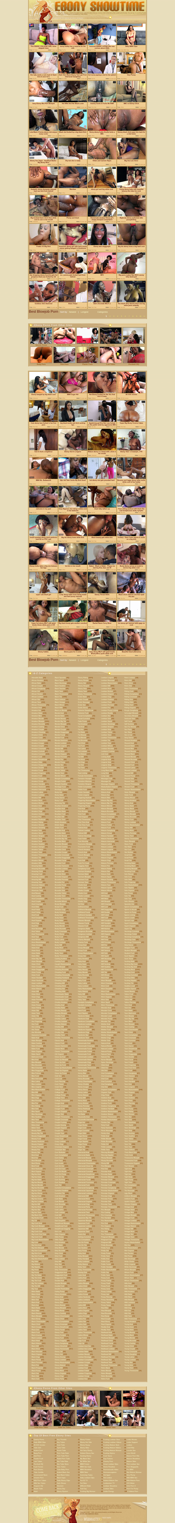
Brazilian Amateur (61, 806)
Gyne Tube (61, 1448)
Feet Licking (82, 773)
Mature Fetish (106, 825)
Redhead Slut (106, 1360)
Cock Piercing (60, 1081)
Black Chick (36, 1324)
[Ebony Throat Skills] (102, 593)
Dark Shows (61, 1483)
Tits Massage (129, 1190)
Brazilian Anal (60, 808)
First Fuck (81, 814)
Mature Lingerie (107, 849)
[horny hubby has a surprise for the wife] (72, 44)
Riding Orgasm (130, 708)
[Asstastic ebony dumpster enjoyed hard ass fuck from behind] (43, 187)
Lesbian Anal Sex (84, 1346)
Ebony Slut (82, 683)
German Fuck (83, 879)
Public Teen (105, 1275)
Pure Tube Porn (63, 1456)
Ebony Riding (83, 678)
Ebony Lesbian (60, 1360)
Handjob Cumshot (85, 1005)
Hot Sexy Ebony (86, 1450)
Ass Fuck (35, 1024)
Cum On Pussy (60, 1174)
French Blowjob (84, 855)
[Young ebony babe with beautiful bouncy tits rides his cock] (131, 187)
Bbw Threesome (38, 1122)
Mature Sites (131, 1461)
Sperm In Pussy (130, 912)
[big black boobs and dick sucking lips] (72, 421)
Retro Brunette (106, 1376)
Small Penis (128, 858)
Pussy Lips (105, 1294)
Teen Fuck (128, 1070)
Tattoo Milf (128, 999)
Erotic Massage (84, 702)
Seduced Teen (129, 718)
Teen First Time (130, 1068)
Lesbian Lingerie (107, 678)
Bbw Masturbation (38, 1090)
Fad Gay (83, 1489)
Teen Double (129, 1057)
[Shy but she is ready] (72, 159)
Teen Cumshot (129, 1040)
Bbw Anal (35, 1059)
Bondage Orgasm (61, 789)
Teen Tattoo (128, 1139)
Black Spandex (60, 678)
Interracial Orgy (84, 1204)
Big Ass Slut (36, 1210)
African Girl (36, 691)
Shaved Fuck (129, 765)
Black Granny (37, 1335)
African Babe (36, 683)
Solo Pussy (128, 893)
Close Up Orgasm (61, 1070)
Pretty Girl (105, 1250)
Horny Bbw (82, 1073)
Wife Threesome (130, 1289)
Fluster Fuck (87, 364)
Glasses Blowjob (84, 920)
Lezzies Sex (131, 1450)
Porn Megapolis (132, 1467)
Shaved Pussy (129, 776)
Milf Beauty (105, 896)
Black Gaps (61, 1478)
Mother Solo (105, 1040)
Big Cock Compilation (40, 1229)
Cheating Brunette (61, 969)
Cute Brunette (60, 1204)
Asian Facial (36, 972)
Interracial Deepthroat (86, 1174)
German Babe (83, 874)
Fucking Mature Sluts (111, 1445)
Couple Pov (59, 1130)
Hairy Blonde (83, 972)
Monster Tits (105, 1021)
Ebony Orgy (59, 1376)
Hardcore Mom (83, 1027)
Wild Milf (127, 1305)
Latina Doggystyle (84, 1289)
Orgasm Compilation (109, 1090)
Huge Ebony (82, 1136)
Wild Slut (127, 1313)
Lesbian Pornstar (107, 705)
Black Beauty (36, 1313)
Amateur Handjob (38, 784)
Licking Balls (105, 757)
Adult (133, 1427)
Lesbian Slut (105, 716)
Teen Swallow (129, 1136)
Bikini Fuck (36, 1297)
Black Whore (59, 705)
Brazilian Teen (60, 819)
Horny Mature (83, 1095)
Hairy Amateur (83, 959)
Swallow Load (129, 986)
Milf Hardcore (106, 926)
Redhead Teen (106, 1362)
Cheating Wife (60, 991)
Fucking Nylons (109, 1453)
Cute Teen (58, 1218)
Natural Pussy (106, 1051)
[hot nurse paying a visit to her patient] (102, 73)
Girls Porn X (131, 1486)
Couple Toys (59, 1133)
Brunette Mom (60, 874)
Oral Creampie (106, 1076)
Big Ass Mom (36, 1207)
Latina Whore (83, 1335)
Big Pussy (35, 1272)
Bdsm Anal (36, 1125)
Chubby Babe (60, 1008)
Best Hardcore (37, 1169)
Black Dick (35, 1330)
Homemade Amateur (86, 1040)
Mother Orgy (106, 1038)
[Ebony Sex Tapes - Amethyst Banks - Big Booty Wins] (43, 159)
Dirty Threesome (61, 1270)
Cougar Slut (59, 1114)
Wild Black (128, 1297)
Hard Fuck (82, 1010)
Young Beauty (129, 1332)
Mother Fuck (106, 1029)
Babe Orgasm (37, 1051)
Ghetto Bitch (82, 888)
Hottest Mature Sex (110, 1480)
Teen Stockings (130, 1128)
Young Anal (128, 1324)
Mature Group (106, 833)
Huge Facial (82, 1139)
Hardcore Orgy (83, 1032)
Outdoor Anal (106, 1098)
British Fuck (59, 828)
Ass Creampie (37, 1019)
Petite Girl (105, 1144)
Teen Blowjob (129, 1024)
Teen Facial (128, 1059)
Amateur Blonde (38, 718)
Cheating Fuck (60, 972)
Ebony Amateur (60, 1294)
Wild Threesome (130, 1319)
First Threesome (84, 819)
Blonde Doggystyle (62, 732)
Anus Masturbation (39, 942)
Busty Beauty (60, 923)
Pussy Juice (105, 1289)
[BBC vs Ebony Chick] (131, 102)
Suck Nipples (129, 956)
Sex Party (128, 729)
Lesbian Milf (105, 686)
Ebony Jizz (59, 1354)
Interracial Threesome (86, 1215)
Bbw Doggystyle (38, 1070)
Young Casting (129, 1343)
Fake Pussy (82, 721)
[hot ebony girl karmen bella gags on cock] (131, 621)
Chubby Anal (59, 1005)
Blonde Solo (59, 768)
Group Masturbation (85, 953)
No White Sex (85, 1461)
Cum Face (59, 1160)
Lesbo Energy (108, 1491)
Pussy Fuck (105, 1286)
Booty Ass (58, 792)
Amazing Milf (36, 879)
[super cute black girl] (43, 593)
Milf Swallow (105, 967)
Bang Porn (41, 364)
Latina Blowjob (83, 1283)
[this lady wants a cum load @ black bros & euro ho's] (43, 73)
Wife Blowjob (129, 1286)
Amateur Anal (37, 708)
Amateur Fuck (37, 776)
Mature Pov (105, 866)
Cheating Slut (60, 989)
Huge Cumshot (83, 1130)
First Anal (81, 808)
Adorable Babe (37, 678)
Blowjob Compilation (62, 778)
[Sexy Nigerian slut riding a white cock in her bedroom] (72, 507)
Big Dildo (35, 1261)
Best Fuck (35, 1166)
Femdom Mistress (85, 781)
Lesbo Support (132, 1442)
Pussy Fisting (106, 1280)
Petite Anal (105, 1136)
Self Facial (128, 721)
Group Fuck (82, 950)
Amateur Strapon (38, 836)
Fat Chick (81, 743)
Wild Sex (127, 1310)
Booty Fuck (59, 800)
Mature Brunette (107, 811)
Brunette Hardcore (62, 866)
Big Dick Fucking (38, 1256)
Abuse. (97, 1513)
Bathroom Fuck (37, 1057)
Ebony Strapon (83, 686)
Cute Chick (59, 1207)
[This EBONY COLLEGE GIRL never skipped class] (43, 44)
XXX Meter (131, 1483)
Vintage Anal (129, 1207)
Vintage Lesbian (130, 1220)
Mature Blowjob (107, 808)
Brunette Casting (61, 847)
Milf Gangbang (106, 920)
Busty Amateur (60, 912)
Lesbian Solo (106, 718)
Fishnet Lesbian (84, 830)
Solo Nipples (129, 888)
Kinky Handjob (83, 1259)
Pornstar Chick (106, 1180)
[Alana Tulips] (72, 302)
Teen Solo (128, 1120)
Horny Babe (82, 1070)
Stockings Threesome (132, 942)
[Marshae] (72, 187)
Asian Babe (36, 953)
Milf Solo (104, 953)
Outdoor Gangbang (108, 1106)
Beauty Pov (36, 1150)
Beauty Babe (36, 1130)
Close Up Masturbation (63, 1068)
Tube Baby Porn (63, 1469)
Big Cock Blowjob (38, 1226)
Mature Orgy (106, 860)
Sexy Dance (128, 738)
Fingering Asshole (84, 798)
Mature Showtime (133, 1459)
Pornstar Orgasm (107, 1193)
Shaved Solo (129, 778)
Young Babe (129, 1330)
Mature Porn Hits (133, 1456)
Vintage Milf (128, 1229)
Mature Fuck (106, 828)
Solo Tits (127, 896)
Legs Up (81, 1343)
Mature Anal (105, 792)
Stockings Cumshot (131, 931)
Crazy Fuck (59, 1139)
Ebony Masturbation (62, 1362)
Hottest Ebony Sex (87, 1453)
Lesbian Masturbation (109, 683)
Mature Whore (106, 890)
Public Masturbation (108, 1270)
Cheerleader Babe (62, 994)
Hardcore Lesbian (84, 1024)
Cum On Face (60, 1169)
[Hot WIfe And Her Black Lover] (72, 102)
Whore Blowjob (130, 1270)
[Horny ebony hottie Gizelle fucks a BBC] (102, 130)
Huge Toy (81, 1150)
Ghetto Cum (82, 893)
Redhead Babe (106, 1335)
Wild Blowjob (129, 1300)
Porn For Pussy (132, 1489)
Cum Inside (59, 1163)
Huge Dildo (82, 1133)
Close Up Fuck (60, 1065)
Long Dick (105, 773)
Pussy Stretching (107, 1300)
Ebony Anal (59, 1297)
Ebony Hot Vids (86, 1442)
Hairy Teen (82, 999)
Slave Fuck (128, 844)
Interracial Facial (84, 1180)
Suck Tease (128, 959)
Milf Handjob (106, 923)
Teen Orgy (128, 1095)
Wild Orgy (128, 1308)
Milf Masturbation (107, 931)
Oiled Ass (104, 1068)
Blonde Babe (59, 716)
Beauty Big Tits (37, 1133)
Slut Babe (128, 847)
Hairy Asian (82, 964)
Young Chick (129, 1346)
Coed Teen (59, 1087)
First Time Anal (83, 822)
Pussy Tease (106, 1305)
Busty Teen (59, 953)
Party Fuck (105, 1125)
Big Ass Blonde (37, 1185)
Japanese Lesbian (85, 1226)
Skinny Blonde (129, 811)
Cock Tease (59, 1084)
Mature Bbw (105, 798)
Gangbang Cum (84, 869)
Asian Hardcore (37, 980)
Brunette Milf (59, 871)
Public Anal (105, 1259)
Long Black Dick (107, 770)
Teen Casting (129, 1027)
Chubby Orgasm (61, 1029)
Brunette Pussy (60, 885)
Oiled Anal (105, 1065)
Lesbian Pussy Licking (109, 710)
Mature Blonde (106, 806)
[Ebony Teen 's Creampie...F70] (131, 450)
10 (140, 316)
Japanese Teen (84, 1231)
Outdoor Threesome (109, 1117)
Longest (84, 312)
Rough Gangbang (131, 710)
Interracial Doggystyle (86, 1177)
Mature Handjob (107, 836)
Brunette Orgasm (61, 877)
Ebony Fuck (59, 1338)
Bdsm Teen (36, 1128)
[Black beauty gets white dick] (102, 536)
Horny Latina (83, 1092)
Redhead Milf (106, 1354)
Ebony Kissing (60, 1357)
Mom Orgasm (106, 997)
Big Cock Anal (37, 1223)
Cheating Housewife (62, 975)
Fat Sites (83, 1483)
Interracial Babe (84, 1155)
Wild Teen (128, 1316)
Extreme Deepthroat (85, 710)
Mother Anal (105, 1024)
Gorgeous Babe (84, 929)
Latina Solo (82, 1324)
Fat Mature (82, 754)
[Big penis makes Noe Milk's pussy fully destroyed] (131, 273)
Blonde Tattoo (60, 770)
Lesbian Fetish (83, 1371)
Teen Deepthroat (130, 1049)
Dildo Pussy (59, 1237)
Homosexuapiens (109, 1472)
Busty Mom (59, 948)
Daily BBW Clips (64, 345)
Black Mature (36, 1343)
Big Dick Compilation (39, 1250)
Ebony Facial (60, 1330)
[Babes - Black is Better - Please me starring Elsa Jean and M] (102, 564)
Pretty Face (105, 1248)
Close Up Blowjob (61, 1059)
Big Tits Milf (36, 1286)
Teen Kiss (128, 1084)
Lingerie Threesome (108, 768)
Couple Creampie (61, 1120)
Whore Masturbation (132, 1275)
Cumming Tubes (86, 1475)
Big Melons (36, 1264)
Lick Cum (104, 754)
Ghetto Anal (82, 885)
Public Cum (105, 1261)
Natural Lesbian (107, 1049)
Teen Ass (127, 1008)
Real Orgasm (106, 1324)
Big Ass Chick (37, 1190)
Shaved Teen (129, 781)
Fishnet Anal (82, 828)
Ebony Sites (84, 1448)
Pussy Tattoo (106, 1302)
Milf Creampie (106, 904)
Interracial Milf (83, 1196)
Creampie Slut (60, 1150)
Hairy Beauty (83, 969)
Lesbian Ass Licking (85, 1349)
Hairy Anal (82, 961)
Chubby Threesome (62, 1038)
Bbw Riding (36, 1106)
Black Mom (36, 1349)
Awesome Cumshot (39, 1035)
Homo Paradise (109, 1467)
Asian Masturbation (39, 986)
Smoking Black (129, 866)
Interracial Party (84, 1207)
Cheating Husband (62, 978)
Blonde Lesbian (60, 743)
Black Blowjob (37, 1316)
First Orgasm (83, 817)
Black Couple (36, 1327)
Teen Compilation (131, 1035)
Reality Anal (105, 1327)
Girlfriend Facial (84, 912)
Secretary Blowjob (131, 716)
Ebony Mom (59, 1371)
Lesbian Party (106, 702)
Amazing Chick (37, 871)
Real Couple (105, 1319)
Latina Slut (82, 1321)
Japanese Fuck (84, 1223)
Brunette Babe (60, 833)
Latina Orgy (82, 1313)
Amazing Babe (37, 866)
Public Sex (105, 1272)
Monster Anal (106, 1008)
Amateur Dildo (37, 762)
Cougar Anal (59, 1103)
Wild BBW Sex (132, 1478)
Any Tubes (61, 1442)
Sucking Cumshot (131, 975)
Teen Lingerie (129, 1087)
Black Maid (36, 1341)
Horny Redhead (84, 1109)
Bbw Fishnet (36, 1073)
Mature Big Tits (106, 803)
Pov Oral (104, 1223)
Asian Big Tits (37, 959)
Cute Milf (58, 1215)
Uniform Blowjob (130, 1196)
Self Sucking (129, 724)
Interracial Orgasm (85, 1201)
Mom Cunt (105, 986)
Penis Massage (107, 1130)
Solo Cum (128, 877)
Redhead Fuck (106, 1346)
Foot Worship (83, 841)
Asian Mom (36, 994)
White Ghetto (129, 1261)
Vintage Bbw (129, 1212)
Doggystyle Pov (60, 1278)
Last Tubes (110, 364)
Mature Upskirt (106, 888)
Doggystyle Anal (61, 1272)
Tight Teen (128, 1182)
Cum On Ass (59, 1166)
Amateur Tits (36, 858)
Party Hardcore (107, 1128)
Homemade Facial (85, 1049)
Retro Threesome (131, 688)
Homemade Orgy (84, 1062)
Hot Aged (106, 1475)
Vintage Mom (129, 1231)
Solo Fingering (129, 882)
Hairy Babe (82, 967)
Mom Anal (105, 978)
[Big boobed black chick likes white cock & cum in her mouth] (43, 216)
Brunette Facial (60, 860)
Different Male (85, 1486)
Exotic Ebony (83, 708)
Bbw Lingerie (36, 1087)
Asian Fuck (36, 975)
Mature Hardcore (107, 838)
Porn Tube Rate (63, 1453)
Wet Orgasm (129, 1250)
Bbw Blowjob (36, 1062)
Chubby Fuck (60, 1016)
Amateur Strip (37, 838)
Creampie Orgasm (62, 1147)
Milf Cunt (104, 907)
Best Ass (35, 1158)
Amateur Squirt (37, 833)
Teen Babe (128, 1010)
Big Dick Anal (36, 1245)
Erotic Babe (82, 697)
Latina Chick (82, 1286)
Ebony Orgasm (60, 1373)
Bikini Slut (35, 1300)
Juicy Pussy (82, 1250)
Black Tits (58, 697)
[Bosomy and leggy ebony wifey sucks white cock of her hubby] (131, 478)
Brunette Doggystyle (62, 858)
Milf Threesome (107, 969)
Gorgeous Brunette (85, 931)
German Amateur (84, 871)
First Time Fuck (84, 825)
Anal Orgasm (36, 920)
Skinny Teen (129, 836)
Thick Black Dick (130, 1152)
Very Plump (131, 1475)
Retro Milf (128, 680)
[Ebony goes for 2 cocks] (72, 650)
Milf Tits (104, 972)
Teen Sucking (129, 1133)
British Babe (59, 825)
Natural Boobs (106, 1046)
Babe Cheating (37, 1046)
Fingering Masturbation (86, 800)
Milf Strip (104, 961)
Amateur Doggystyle (39, 765)
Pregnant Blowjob (107, 1237)
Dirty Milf (58, 1261)
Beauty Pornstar (38, 1147)
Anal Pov (35, 926)
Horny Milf (82, 1098)
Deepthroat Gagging (62, 1229)
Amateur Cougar (38, 743)
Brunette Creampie (62, 855)
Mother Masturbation (109, 1032)
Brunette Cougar (61, 852)
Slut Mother (128, 852)
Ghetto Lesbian (84, 896)
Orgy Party (105, 1095)
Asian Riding (36, 1008)
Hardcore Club (83, 1019)
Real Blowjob (106, 1310)
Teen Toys (128, 1147)
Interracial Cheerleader (86, 1163)
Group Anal (82, 945)
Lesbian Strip (106, 729)
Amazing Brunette (38, 869)
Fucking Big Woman (87, 1491)
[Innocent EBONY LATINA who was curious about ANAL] (102, 44)
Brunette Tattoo (60, 893)
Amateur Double (38, 768)
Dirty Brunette (60, 1250)
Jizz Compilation (84, 1240)
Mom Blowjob (106, 980)
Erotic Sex (82, 705)
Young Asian (129, 1327)
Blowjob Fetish (60, 781)
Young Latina (129, 1357)
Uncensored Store (110, 1408)
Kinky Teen (82, 1267)
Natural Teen (106, 1054)
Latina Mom (82, 1308)
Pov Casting (105, 1212)
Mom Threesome (107, 1005)
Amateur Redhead (38, 819)
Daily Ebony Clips (63, 1480)
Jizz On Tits (82, 1245)
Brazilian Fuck (60, 814)
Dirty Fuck (58, 1256)
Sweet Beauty (129, 991)
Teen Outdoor (129, 1098)
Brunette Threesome (62, 899)
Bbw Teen (35, 1120)
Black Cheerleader (38, 1321)
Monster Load (106, 1016)
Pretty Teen (105, 1256)
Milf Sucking (105, 964)
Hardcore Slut (83, 1035)
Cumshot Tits (60, 1193)
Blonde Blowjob (60, 724)
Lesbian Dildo (83, 1365)
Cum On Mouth (60, 1171)
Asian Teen (36, 1013)
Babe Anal (35, 1038)
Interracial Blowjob (85, 1160)
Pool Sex (104, 1169)
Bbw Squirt (36, 1111)
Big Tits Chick (37, 1278)
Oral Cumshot (106, 1081)
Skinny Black (129, 808)
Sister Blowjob (129, 792)
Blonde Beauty (60, 718)
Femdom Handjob (85, 778)
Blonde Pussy (60, 762)
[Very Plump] (131, 73)
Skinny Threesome (131, 838)
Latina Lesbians (84, 1300)
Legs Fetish (82, 1338)
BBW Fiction (84, 1464)
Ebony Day (61, 1489)
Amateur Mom (37, 800)
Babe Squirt (36, 1054)
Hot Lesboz (107, 1478)
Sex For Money (130, 727)
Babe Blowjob (37, 1040)
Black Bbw (35, 1310)
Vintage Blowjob (130, 1215)
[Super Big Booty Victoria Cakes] (131, 421)
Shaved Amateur (130, 740)
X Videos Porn (132, 1491)
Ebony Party (59, 1379)
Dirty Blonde (59, 1248)
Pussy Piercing (106, 1297)
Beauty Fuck (36, 1139)
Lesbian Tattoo (106, 732)
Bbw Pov (35, 1103)
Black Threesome (61, 694)
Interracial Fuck (84, 1185)
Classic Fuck (59, 1043)
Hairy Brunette (83, 975)
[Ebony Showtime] (100, 11)
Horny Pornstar (83, 1106)
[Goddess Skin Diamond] (43, 302)
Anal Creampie (37, 904)
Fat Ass (81, 729)
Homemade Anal (84, 1043)
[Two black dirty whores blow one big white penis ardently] (131, 302)
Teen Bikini (128, 1021)
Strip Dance (128, 945)
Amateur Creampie (39, 748)
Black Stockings (61, 683)
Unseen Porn (134, 1408)
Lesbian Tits (105, 740)
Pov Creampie (106, 1215)
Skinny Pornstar (130, 833)
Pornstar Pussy (107, 1199)
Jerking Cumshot (84, 1237)
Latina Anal (82, 1278)
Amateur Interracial (39, 789)
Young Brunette (130, 1341)
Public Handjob (106, 1267)
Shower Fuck (129, 787)
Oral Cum (104, 1079)
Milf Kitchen (105, 929)
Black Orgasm (37, 1354)
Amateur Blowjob (38, 721)
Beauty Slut (36, 1152)
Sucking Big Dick (130, 967)
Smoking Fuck (129, 871)
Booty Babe (59, 795)
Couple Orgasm (61, 1128)
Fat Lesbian (82, 751)
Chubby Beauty (60, 1010)
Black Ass (35, 1305)
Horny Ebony (83, 1090)
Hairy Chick (82, 978)
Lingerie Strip (106, 765)
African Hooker (37, 694)
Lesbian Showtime (110, 1486)
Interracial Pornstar (85, 1210)
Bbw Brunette (37, 1065)
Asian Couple (37, 967)
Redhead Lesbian (108, 1349)
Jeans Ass (82, 1234)
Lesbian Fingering (85, 1373)
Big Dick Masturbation (40, 1259)
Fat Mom (81, 759)
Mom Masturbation (108, 994)
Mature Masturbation (109, 852)
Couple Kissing (60, 1125)
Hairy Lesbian (83, 986)
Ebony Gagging (60, 1341)
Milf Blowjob (105, 901)
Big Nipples (36, 1267)
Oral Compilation (107, 1073)
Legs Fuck (82, 1341)
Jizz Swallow (82, 1248)
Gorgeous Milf (83, 937)
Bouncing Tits (60, 803)
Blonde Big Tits (60, 721)
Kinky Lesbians (83, 1261)
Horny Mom (82, 1100)
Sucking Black (129, 969)
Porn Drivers (64, 1408)
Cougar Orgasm (61, 1111)
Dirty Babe (59, 1245)
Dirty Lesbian (60, 1259)
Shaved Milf (128, 773)
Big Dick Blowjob (38, 1248)
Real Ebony (105, 1321)
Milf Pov (104, 945)
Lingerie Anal (106, 759)
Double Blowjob (60, 1283)
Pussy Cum (105, 1278)
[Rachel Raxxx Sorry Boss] (102, 621)
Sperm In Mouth (130, 909)
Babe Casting (37, 1043)
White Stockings (130, 1267)
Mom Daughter (106, 989)
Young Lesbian (130, 1360)
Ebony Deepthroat (61, 1327)
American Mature (38, 885)
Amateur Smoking (38, 828)
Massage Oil (106, 781)
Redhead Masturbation (109, 1351)
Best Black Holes (63, 1475)
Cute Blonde (59, 1201)
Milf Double (105, 912)
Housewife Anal (84, 1117)
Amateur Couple (38, 746)
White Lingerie (129, 1264)
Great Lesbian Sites (110, 1464)
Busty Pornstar (60, 950)
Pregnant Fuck (106, 1240)
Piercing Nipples (107, 1155)
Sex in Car (128, 735)
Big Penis (35, 1270)
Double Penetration (62, 1289)
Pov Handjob (106, 1218)
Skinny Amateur (130, 800)
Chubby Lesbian (61, 1021)
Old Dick (104, 1070)
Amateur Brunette (38, 724)
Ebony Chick (59, 1319)
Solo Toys (128, 899)
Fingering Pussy (84, 806)
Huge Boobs (82, 1125)
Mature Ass (105, 795)
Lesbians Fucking (107, 751)
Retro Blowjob (106, 1373)
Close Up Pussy (61, 1073)
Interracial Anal (83, 1152)
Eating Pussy (60, 1291)
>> (144, 316)
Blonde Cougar (60, 729)
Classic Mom (59, 1049)
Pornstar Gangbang (108, 1188)
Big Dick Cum (37, 1253)
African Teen (36, 702)
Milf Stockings (106, 959)
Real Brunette (106, 1313)
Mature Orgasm (107, 858)
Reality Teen (105, 1330)
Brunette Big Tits (61, 838)
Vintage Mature (130, 1226)
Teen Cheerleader (131, 1029)
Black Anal (35, 1302)
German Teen (83, 882)
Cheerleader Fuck (61, 999)
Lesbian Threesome (108, 738)
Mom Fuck (105, 991)
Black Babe (36, 1308)
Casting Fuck (60, 961)
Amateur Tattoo (37, 849)
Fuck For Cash (83, 863)
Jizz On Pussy (83, 1242)
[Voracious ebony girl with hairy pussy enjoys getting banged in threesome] (72, 245)
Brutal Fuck (59, 907)
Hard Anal (81, 1008)
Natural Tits (105, 1057)
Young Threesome (131, 1371)
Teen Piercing (129, 1103)
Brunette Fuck (60, 863)
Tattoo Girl (128, 997)
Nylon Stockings (107, 1062)
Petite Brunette (106, 1141)
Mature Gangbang (108, 830)
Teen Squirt (128, 1125)
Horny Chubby (83, 1084)
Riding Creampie (130, 697)
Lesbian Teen (106, 735)
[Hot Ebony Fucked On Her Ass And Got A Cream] (102, 393)
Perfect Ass (105, 1133)
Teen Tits (127, 1144)
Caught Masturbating (63, 964)
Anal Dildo (35, 907)
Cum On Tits (59, 1177)
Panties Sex (105, 1122)
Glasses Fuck (83, 926)
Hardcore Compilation (86, 1021)
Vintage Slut (128, 1234)
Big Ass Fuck (36, 1196)
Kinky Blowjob (83, 1256)
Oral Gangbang (107, 1084)
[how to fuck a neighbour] (43, 450)
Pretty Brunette (106, 1245)
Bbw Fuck (35, 1076)
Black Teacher (60, 688)
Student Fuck (129, 953)
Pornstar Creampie (108, 1182)
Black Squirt (59, 680)
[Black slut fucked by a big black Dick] (72, 130)
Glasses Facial (83, 923)
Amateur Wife (37, 863)
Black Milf (35, 1346)
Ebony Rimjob (83, 680)
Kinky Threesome (84, 1270)
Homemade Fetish (85, 1051)
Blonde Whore (60, 776)
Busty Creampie (61, 931)
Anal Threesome (38, 934)
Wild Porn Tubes (41, 1427)
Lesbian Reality (107, 713)
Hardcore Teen (83, 1038)
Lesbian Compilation (85, 1360)
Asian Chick (36, 964)
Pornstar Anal (106, 1171)
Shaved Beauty (130, 751)
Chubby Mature (60, 1024)
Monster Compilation (109, 1013)
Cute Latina (59, 1210)
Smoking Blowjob (130, 869)
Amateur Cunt (37, 757)
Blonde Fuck (59, 738)
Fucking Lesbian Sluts (111, 1439)
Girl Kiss (81, 904)
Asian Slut (35, 1010)
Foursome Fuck (84, 847)
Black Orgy (36, 1357)
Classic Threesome (62, 1051)
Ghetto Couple (83, 890)
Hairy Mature (83, 991)
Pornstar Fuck (106, 1185)
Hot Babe (81, 1114)
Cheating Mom (60, 986)
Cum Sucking (60, 1180)
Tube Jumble (87, 1408)
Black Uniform (60, 699)
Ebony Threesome (85, 694)
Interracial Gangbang (86, 1188)
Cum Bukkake (60, 1152)
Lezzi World (131, 1453)
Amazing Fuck (37, 874)
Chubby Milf (59, 1027)
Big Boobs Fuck (37, 1218)
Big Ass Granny (37, 1199)
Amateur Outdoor (38, 814)
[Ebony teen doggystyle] (102, 245)
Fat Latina (82, 748)
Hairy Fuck (82, 980)
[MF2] (102, 273)
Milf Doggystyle (107, 909)
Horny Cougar (83, 1087)
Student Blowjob (130, 950)
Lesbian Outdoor (107, 699)
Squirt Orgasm (129, 926)
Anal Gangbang (37, 918)
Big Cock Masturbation (40, 1240)
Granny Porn (108, 1461)
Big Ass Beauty (37, 1182)
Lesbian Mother (107, 691)
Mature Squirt (106, 877)
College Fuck (60, 1090)
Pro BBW (130, 1469)
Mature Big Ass (106, 800)
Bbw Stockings (37, 1114)
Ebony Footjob (60, 1335)
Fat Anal (81, 727)
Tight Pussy (128, 1180)
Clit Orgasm (59, 1054)
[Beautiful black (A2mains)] (131, 650)
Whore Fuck (129, 1272)
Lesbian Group (83, 1376)
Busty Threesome (61, 956)
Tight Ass (127, 1174)
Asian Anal (35, 948)
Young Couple (129, 1349)
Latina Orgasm (83, 1310)
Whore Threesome (131, 1280)
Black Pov (35, 1365)
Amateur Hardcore (38, 787)
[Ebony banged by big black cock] (43, 393)
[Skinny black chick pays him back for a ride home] (131, 130)
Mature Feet (105, 822)
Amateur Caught (38, 729)
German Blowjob (84, 877)
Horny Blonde (83, 1076)
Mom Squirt (105, 1002)
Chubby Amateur (61, 1002)
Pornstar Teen (106, 1204)
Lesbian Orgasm (107, 694)
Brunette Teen (60, 896)
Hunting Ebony (85, 1456)
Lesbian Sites (108, 1489)
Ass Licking (36, 1027)
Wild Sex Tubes (64, 1427)
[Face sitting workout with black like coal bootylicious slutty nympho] (131, 507)
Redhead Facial (107, 1343)
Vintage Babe (129, 1210)
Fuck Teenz (107, 1456)
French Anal (82, 852)
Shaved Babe (129, 746)
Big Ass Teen (36, 1212)
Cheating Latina (61, 980)
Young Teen (128, 1368)
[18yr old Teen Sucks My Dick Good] (72, 478)
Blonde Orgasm (61, 754)
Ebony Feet (59, 1332)
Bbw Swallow (36, 1117)
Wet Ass (127, 1245)
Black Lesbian (37, 1338)
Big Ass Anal (36, 1174)
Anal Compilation (38, 899)
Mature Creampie (107, 817)
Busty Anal (59, 915)
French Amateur (84, 849)
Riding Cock (128, 691)
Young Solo (128, 1365)
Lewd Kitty (130, 1448)
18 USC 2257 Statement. (87, 1513)
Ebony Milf (59, 1368)
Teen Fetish (128, 1062)
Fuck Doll (81, 860)
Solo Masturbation (131, 885)
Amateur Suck (37, 841)
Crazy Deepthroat (61, 1136)
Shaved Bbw (129, 748)
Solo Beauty (128, 874)
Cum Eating (59, 1158)
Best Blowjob (36, 1160)
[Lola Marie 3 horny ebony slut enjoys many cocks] (43, 130)
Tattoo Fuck (128, 994)
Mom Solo (105, 999)
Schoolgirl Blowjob (131, 713)
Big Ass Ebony (37, 1193)
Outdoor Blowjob (107, 1100)
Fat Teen (81, 768)
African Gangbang (38, 688)
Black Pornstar (37, 1362)
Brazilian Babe (60, 811)
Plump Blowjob (106, 1158)
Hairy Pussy (82, 997)
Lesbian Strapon (107, 727)
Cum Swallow (60, 1182)
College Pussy (60, 1095)
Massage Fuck (106, 778)
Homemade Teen (84, 1065)
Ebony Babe (59, 1300)
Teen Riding (128, 1111)
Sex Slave (128, 732)
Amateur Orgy (37, 811)
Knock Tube (61, 1450)
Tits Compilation (130, 1185)
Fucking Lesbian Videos (112, 1442)
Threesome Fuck (130, 1160)
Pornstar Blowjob (107, 1177)
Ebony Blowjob (60, 1308)
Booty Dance (59, 798)
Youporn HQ (87, 1427)
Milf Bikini (104, 899)
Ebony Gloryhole (61, 1346)
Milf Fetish (105, 915)
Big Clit (34, 1220)
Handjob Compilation (86, 1002)
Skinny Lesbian (130, 822)
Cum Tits (58, 1185)
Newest (72, 312)
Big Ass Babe (36, 1180)
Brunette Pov (60, 882)
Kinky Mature (83, 1264)
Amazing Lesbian (38, 877)
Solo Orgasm (129, 890)
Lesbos (129, 1445)
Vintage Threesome (131, 1240)
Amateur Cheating (38, 732)
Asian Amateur (37, 945)
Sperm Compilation (131, 907)
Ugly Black (128, 1193)
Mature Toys (105, 885)
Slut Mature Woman (134, 1472)
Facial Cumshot (84, 718)
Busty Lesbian (60, 942)
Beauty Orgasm (37, 1144)
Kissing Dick (82, 1272)
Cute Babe (59, 1199)
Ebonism (60, 1486)
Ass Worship (36, 1032)
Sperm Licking (129, 915)
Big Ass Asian (37, 1177)
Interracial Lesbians (85, 1193)
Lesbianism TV (109, 1483)
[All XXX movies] (131, 393)
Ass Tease (35, 1029)
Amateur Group (37, 781)
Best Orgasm (36, 1171)
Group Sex (82, 956)
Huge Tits (81, 1147)
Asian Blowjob (37, 961)
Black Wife (59, 708)
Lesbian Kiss (83, 1379)
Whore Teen (129, 1278)
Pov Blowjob (105, 1210)
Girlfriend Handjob (85, 915)
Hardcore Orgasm (85, 1029)
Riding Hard (128, 705)
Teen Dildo (128, 1051)
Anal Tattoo (36, 931)
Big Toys (35, 1289)
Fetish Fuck (82, 789)
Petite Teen (105, 1150)
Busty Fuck (59, 937)
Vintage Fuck (129, 1218)
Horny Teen (82, 1111)
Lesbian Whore (107, 746)
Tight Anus (128, 1171)
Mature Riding (106, 869)
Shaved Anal (129, 743)
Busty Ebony (59, 934)
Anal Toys (35, 937)
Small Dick (128, 855)
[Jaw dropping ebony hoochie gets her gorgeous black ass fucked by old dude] (43, 273)
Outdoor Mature (107, 1114)
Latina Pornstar (84, 1316)
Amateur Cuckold (38, 751)
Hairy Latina (82, 983)
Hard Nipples (83, 1013)
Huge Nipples (83, 1141)
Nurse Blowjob (106, 1059)
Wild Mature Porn (133, 1480)
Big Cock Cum (37, 1231)
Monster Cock (106, 1010)
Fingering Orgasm (85, 803)
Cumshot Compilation (63, 1188)
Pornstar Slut (106, 1201)
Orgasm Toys (106, 1092)
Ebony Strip (82, 688)
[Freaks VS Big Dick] (43, 245)
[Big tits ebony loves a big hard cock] (131, 245)
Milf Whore (105, 975)
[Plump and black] (72, 216)
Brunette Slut (60, 888)
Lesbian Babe (83, 1351)
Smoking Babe (129, 863)
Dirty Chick (59, 1253)
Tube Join (111, 345)
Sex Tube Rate (62, 1461)
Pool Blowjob (106, 1166)
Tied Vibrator (129, 1166)
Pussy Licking (106, 1291)
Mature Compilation (108, 814)
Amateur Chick (37, 735)
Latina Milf (82, 1305)
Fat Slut (81, 765)
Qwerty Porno (41, 345)
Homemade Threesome (87, 1068)
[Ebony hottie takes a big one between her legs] (43, 564)
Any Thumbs (61, 1439)
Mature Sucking (107, 879)
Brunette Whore (61, 901)
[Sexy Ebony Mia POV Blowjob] (43, 102)
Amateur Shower (38, 825)
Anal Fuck (35, 915)
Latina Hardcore (84, 1297)
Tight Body (128, 1177)
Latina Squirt (83, 1327)
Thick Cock (128, 1155)
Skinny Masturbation (132, 825)
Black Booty (36, 1319)
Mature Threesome (108, 882)
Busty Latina (59, 939)
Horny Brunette (83, 1079)
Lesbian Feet (83, 1368)
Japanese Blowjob (85, 1220)
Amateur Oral (37, 806)
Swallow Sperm (130, 989)
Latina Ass (82, 1280)
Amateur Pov (36, 817)
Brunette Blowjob (61, 844)
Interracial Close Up (85, 1166)
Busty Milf (58, 945)
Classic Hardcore (61, 1046)
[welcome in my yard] (43, 507)
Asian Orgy (36, 997)
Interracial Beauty (84, 1158)
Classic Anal (59, 1040)
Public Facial (106, 1264)
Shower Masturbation (132, 789)
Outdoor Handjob (107, 1109)
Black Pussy (36, 1371)
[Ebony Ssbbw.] (43, 650)
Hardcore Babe (83, 1016)
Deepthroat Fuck (61, 1226)
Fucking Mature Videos (112, 1448)
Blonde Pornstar (61, 757)
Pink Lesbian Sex (133, 1464)
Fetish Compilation (85, 787)
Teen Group (128, 1079)
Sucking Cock (129, 972)
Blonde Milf (59, 748)
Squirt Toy (128, 929)
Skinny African (129, 798)
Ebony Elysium (62, 1491)
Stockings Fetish (130, 934)
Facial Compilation (85, 716)
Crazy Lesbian (60, 1141)
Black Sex (35, 1373)
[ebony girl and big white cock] (102, 187)
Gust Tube (61, 1445)
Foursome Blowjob (85, 844)
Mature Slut (105, 871)
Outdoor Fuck (106, 1103)
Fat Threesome (84, 770)
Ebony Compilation (62, 1321)
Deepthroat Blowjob (62, 1223)
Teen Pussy (128, 1109)
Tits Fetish (128, 1188)
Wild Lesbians (129, 1302)
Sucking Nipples (130, 980)
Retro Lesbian (129, 678)
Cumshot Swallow (61, 1190)
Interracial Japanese (85, 1190)
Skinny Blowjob (130, 814)
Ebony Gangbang (61, 1343)
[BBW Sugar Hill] (72, 393)
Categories (102, 312)
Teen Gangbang (130, 1073)
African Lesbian (37, 697)
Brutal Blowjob (60, 904)
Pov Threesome (107, 1234)
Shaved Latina (129, 768)
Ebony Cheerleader (62, 1316)
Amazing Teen (37, 882)
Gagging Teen (83, 866)
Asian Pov (35, 1002)
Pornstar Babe (106, 1174)
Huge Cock (82, 1128)
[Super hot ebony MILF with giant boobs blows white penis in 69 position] (43, 621)
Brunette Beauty (61, 836)
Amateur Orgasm (38, 808)
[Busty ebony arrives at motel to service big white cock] (131, 564)
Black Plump (36, 1360)
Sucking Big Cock (131, 964)
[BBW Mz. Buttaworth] (43, 478)
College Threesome (62, 1100)
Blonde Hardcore (61, 740)
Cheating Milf (60, 983)
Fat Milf (81, 757)
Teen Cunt (128, 1043)
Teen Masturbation (131, 1090)
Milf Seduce (105, 950)
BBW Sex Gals (85, 1467)
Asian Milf (35, 991)
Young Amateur (130, 1321)
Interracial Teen (84, 1212)
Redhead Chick (107, 1341)
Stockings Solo (129, 939)
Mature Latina (106, 844)
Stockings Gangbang (132, 937)
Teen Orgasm (129, 1092)
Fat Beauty (82, 735)
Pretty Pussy (106, 1253)
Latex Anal (82, 1275)
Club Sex (58, 1076)
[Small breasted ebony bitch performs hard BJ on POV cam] (43, 536)
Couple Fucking (61, 1122)
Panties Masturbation (109, 1120)
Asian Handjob (37, 978)
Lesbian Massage (108, 680)
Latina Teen (82, 1330)
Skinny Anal (128, 803)
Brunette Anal (60, 830)
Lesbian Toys (106, 743)
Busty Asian (59, 918)
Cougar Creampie (61, 1106)
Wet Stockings (129, 1259)
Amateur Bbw (37, 716)
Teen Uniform (129, 1150)
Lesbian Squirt (106, 721)
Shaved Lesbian (130, 770)
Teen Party (128, 1100)
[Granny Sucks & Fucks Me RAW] (102, 102)
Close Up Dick (60, 1062)
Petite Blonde (106, 1139)
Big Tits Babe (36, 1275)
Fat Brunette (82, 740)
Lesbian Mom (106, 688)
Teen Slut (127, 1117)
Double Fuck (59, 1286)
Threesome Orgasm (132, 1163)
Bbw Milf (35, 1092)
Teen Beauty (129, 1016)
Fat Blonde (82, 738)
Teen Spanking (130, 1122)
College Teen (60, 1098)
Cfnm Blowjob (60, 967)
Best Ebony (36, 1163)
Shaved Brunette (130, 759)
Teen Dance (128, 1046)
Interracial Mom (84, 1199)
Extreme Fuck (83, 713)
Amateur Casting (38, 727)
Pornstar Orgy (106, 1196)
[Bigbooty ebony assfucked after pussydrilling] (131, 216)
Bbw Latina (36, 1081)
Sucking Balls (129, 961)
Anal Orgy (35, 923)
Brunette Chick (60, 849)
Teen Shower (129, 1114)
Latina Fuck (82, 1291)
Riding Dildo (128, 702)
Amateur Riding (37, 822)
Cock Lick (58, 1079)
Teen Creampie (130, 1038)
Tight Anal (128, 1169)
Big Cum (35, 1242)
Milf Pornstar (106, 942)
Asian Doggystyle (38, 969)
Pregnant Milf (106, 1242)
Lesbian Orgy (106, 697)
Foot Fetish (82, 838)
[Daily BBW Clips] (131, 44)
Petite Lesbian (106, 1147)
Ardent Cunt (134, 345)
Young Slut (128, 1362)
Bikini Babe (36, 1291)
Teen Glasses (129, 1076)
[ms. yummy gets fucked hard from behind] (72, 273)
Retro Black (105, 1368)
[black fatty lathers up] (102, 507)
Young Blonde (129, 1338)
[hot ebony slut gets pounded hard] (102, 478)
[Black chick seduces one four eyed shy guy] (131, 593)
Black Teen (59, 691)
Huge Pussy (82, 1144)
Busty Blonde (60, 926)
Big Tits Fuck (36, 1280)
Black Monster (37, 1351)
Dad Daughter (60, 1220)
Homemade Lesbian (85, 1057)
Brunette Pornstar (61, 879)
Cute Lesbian (60, 1212)
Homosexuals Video (110, 1469)
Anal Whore (36, 939)
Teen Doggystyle (130, 1054)
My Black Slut (85, 1459)
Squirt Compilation (131, 923)
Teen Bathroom (130, 1013)
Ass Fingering (37, 1021)
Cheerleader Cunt (61, 997)
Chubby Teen (60, 1035)
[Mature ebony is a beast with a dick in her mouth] (102, 450)
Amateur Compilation (39, 740)
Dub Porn (64, 364)
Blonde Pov (59, 759)
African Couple (37, 686)
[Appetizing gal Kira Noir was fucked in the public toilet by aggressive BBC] (102, 421)
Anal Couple (36, 901)
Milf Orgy (104, 937)
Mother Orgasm (107, 1035)
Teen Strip (128, 1130)
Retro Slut (128, 686)
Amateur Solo (37, 830)
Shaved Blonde (130, 757)
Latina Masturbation (85, 1302)
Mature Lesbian (107, 847)
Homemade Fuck (84, 1054)
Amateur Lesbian (38, 795)
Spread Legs (129, 920)
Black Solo (35, 1379)
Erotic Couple (83, 699)
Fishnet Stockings (84, 836)
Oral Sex (104, 1087)
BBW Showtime (86, 1469)
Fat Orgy (81, 762)
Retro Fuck (105, 1379)
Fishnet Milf (82, 833)
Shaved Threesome (131, 784)
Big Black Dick (37, 1215)
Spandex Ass (129, 904)
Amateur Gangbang (39, 778)
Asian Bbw (35, 956)
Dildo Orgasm (60, 1234)
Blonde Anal (59, 713)
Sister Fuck (128, 795)
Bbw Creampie (37, 1068)
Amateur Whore (37, 860)
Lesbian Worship (107, 748)
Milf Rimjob (105, 948)
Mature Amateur (107, 789)
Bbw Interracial (37, 1079)
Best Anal (35, 1155)
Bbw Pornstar (37, 1100)
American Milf (37, 888)
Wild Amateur (129, 1291)
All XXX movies (87, 345)
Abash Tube (111, 1427)
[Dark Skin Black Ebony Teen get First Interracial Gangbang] (72, 73)
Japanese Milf (83, 1229)
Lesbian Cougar (84, 1362)
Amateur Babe (37, 713)
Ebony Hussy (85, 1445)
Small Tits (128, 860)
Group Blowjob (83, 948)
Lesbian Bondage (84, 1357)
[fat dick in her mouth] (72, 564)
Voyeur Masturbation (132, 1242)
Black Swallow (60, 686)
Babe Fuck (36, 1049)
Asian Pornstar (37, 999)
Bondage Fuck (60, 787)
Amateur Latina (37, 792)
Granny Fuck (83, 942)
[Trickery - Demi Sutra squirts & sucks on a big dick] (131, 536)
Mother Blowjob (107, 1027)
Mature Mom (106, 855)
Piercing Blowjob (107, 1152)
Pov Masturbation (107, 1220)
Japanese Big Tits (84, 1218)
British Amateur (60, 822)
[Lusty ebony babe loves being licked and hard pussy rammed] (72, 593)
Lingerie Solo (106, 762)
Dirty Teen (58, 1267)
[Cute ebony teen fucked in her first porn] (43, 421)
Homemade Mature (85, 1059)
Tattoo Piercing (130, 1002)
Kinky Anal (82, 1253)
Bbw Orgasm (36, 1095)
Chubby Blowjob (61, 1013)
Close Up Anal (60, 1057)
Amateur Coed (37, 738)
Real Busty (105, 1316)
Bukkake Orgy (60, 909)
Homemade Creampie (86, 1046)
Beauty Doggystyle (39, 1136)
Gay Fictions (108, 1459)
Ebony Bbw (59, 1302)
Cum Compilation (61, 1155)
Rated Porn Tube (63, 1459)
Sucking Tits (128, 983)
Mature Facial (106, 819)
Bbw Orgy (35, 1098)
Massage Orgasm (108, 784)
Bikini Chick (36, 1294)
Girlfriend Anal (83, 907)
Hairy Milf (81, 994)
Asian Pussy (36, 1005)
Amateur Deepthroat (39, 759)
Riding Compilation (131, 694)
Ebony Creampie (61, 1324)
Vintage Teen (129, 1237)
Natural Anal (105, 1043)
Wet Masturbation (131, 1248)
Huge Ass (81, 1122)
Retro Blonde (106, 1371)
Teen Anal (128, 1005)
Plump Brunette (107, 1160)
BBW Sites (84, 1472)
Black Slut (35, 1376)
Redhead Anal (106, 1332)
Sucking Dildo (129, 978)
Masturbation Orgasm (109, 787)
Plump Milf (105, 1163)
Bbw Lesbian (36, 1084)
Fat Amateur (82, 724)
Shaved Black (129, 754)
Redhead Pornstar (108, 1357)
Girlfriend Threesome (86, 918)
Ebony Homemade (62, 1349)
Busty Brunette (60, 929)
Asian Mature (37, 989)
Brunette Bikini (60, 841)
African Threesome (39, 705)
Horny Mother (83, 1103)
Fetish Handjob (83, 792)
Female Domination (85, 776)
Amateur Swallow (38, 844)
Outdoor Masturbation (109, 1111)
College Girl (59, 1092)
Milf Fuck (104, 918)
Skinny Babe (129, 806)
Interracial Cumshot (85, 1171)
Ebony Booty (59, 1310)
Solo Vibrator (129, 901)
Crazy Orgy (59, 1144)
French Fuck (83, 858)
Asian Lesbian (37, 983)
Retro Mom (128, 683)
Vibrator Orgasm (130, 1204)
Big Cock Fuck (37, 1237)
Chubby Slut (59, 1032)
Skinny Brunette (130, 817)
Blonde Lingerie (61, 746)
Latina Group (83, 1294)
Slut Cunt (127, 849)
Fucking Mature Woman (112, 1450)
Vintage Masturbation (132, 1223)
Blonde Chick (60, 727)
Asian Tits (35, 1016)
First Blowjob (83, 811)
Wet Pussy (128, 1256)
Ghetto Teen (82, 901)
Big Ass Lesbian (37, 1201)
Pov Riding (105, 1229)
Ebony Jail (58, 1351)
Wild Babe (128, 1294)
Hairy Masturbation (85, 989)
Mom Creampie (107, 983)
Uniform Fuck (129, 1199)
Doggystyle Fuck (61, 1275)
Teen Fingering (130, 1065)
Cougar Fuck (60, 1109)
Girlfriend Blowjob (84, 909)
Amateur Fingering (39, 773)
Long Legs (105, 776)
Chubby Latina (60, 1019)
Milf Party (104, 939)
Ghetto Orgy (82, 899)
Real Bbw (104, 1308)
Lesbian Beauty (84, 1354)
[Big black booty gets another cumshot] (72, 621)
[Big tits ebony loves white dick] (72, 536)
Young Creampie (130, 1351)
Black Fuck (36, 1332)
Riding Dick (128, 699)
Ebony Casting (60, 1313)
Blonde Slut (59, 765)
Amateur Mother (38, 803)
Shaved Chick (129, 762)
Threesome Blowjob (131, 1158)
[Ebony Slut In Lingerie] (72, 450)
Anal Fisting (36, 912)
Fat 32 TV (84, 1480)
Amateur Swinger (38, 847)
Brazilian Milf (59, 817)
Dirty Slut (58, 1264)
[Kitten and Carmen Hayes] (102, 159)
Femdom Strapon (84, 784)
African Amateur (38, 680)
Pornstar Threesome (109, 1207)
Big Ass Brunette (38, 1188)
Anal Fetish (36, 909)
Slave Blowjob (129, 841)
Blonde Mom (59, 751)
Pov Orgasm (106, 1226)
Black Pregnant (37, 1368)
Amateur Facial (37, 770)
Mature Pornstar (107, 863)
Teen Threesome (130, 1141)
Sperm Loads (129, 918)
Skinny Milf (128, 828)
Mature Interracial (108, 841)
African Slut (36, 699)
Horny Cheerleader (85, 1081)
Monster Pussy (106, 1019)
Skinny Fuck (129, 819)
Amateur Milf (36, 798)
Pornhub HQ (133, 364)
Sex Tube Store (63, 1464)
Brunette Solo (60, 890)
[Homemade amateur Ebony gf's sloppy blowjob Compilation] (102, 216)
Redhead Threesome (109, 1365)
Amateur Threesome (39, 855)
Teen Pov (127, 1106)
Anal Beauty (36, 893)
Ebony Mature (60, 1365)
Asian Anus (36, 950)
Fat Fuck (81, 746)
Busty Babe (59, 920)
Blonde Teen (59, 773)
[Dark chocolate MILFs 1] (102, 302)
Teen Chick (128, 1032)
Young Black (129, 1335)
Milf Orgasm (105, 934)
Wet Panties (128, 1253)
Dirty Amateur (60, 1242)
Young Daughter (130, 1354)
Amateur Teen (37, 852)
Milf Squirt (105, 956)
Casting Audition (61, 959)
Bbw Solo (35, 1109)
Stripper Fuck (129, 948)
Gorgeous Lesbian (85, 934)
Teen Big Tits (129, 1019)
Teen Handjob (129, 1081)
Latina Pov (82, 1319)
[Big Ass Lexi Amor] (131, 159)
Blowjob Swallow (61, 784)
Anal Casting (36, 896)
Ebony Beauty (60, 1305)
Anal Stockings (37, 929)
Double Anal (59, 1280)
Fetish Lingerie (83, 795)
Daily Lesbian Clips (87, 1478)
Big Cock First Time (39, 1234)
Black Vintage (60, 702)
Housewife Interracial (86, 1120)
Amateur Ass (36, 710)
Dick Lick (58, 1231)
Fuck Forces (41, 1408)
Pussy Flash (105, 1283)
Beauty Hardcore (38, 1141)
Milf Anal (104, 893)
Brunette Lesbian (61, 869)
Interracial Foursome (86, 1182)
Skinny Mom (129, 830)
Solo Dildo (128, 879)
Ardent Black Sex (63, 1472)
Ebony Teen (82, 691)
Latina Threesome (85, 1332)
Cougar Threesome (62, 1117)
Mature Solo (105, 874)
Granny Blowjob (84, 939)
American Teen (37, 890)
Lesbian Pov (105, 708)
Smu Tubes (61, 1467)
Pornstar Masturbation (109, 1190)
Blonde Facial (60, 735)
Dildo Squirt (59, 1240)
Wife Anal (127, 1283)
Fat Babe (81, 732)
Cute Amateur (60, 1196)
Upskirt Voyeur (129, 1201)
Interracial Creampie (85, 1169)
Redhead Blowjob (107, 1338)
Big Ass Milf (36, 1204)
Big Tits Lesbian (37, 1283)
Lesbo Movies (132, 1439)
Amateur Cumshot (38, 754)
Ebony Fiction (85, 1439)
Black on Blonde (61, 710)
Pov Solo (104, 1231)
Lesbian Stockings (108, 724)
